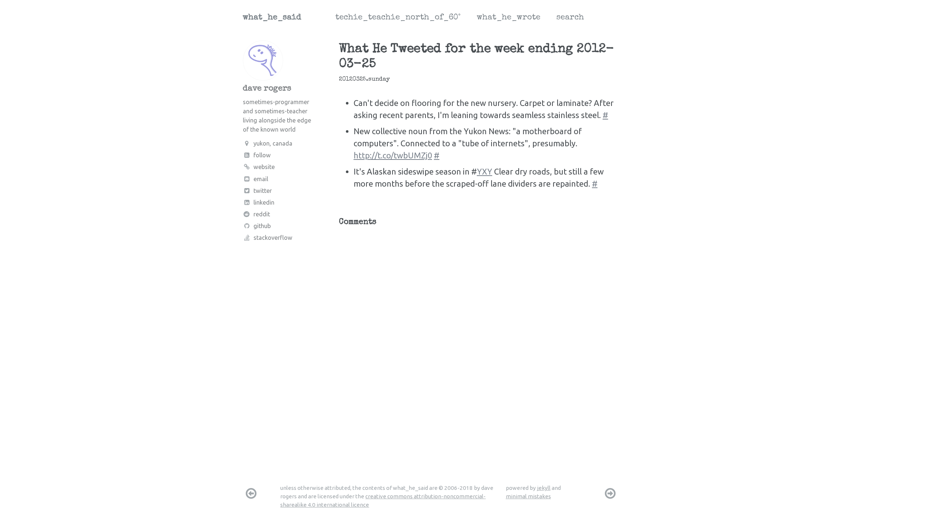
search (570, 18)
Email (260, 179)
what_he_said (272, 18)
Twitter (262, 190)
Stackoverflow (272, 237)
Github (262, 226)
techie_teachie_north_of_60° (398, 18)
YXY (484, 171)
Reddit (261, 214)
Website (264, 167)
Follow (262, 155)
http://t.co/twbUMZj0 (393, 155)
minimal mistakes (528, 496)
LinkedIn (263, 202)
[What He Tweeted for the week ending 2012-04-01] (251, 493)
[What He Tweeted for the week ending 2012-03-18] (610, 493)
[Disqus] (479, 322)
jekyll (544, 488)
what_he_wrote (508, 18)
